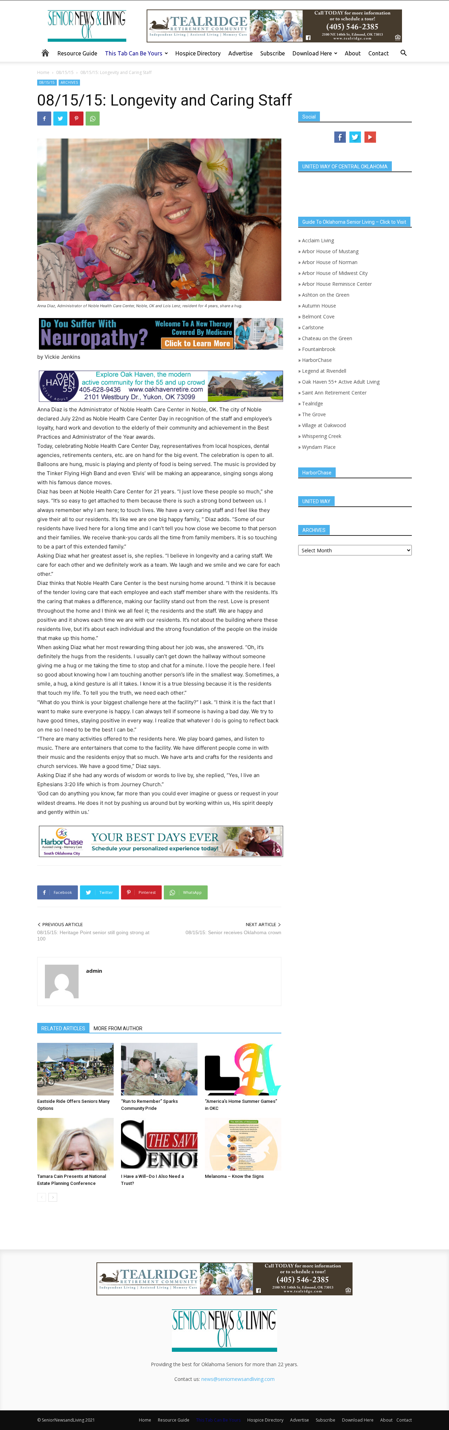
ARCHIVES (69, 82)
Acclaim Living (318, 240)
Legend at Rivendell (324, 370)
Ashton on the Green (325, 294)
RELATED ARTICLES (63, 1028)
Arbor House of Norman (329, 262)
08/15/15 (65, 72)
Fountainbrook (318, 349)
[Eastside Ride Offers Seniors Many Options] (75, 1069)
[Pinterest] (76, 119)
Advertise (240, 53)
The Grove (314, 414)
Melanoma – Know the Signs (234, 1176)
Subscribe (272, 53)
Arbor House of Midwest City (335, 273)
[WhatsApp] (93, 119)
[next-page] (52, 1197)
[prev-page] (41, 1197)
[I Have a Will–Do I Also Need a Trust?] (159, 1144)
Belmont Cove (318, 316)
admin (94, 970)
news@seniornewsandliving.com (238, 1379)
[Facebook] (44, 119)
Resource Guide (77, 53)
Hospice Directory (198, 53)
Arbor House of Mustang (330, 251)
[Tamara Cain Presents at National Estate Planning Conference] (75, 1144)
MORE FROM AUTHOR (118, 1028)
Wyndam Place (319, 447)
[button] (403, 53)
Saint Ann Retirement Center (334, 392)
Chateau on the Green (327, 338)
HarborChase (317, 360)
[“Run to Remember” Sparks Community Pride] (159, 1069)
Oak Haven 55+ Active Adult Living (340, 381)
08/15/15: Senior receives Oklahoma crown (233, 932)
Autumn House (319, 305)
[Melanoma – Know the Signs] (243, 1144)
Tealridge (313, 403)
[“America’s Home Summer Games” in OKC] (243, 1069)
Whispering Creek (321, 436)
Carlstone (313, 327)
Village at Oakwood (324, 425)
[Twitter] (60, 119)
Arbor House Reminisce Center (337, 284)
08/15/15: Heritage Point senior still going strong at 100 (93, 936)
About (353, 53)
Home (43, 72)
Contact (378, 53)
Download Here (312, 53)
